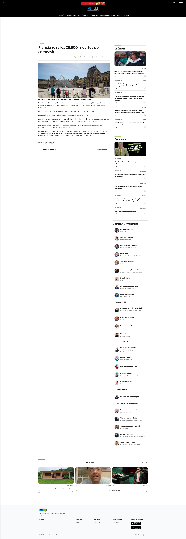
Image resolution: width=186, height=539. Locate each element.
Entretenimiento (104, 15)
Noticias (69, 15)
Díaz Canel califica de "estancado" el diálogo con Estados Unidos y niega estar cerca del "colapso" (129, 98)
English (77, 524)
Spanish (78, 522)
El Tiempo (126, 15)
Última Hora (60, 15)
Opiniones (85, 15)
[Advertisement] (93, 28)
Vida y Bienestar (116, 15)
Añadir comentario (102, 149)
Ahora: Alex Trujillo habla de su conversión (49, 488)
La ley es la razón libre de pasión (125, 211)
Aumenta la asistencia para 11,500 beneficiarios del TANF (68, 115)
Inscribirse (180, 2)
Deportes (94, 15)
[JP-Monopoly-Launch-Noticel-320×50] (93, 3)
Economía (76, 15)
